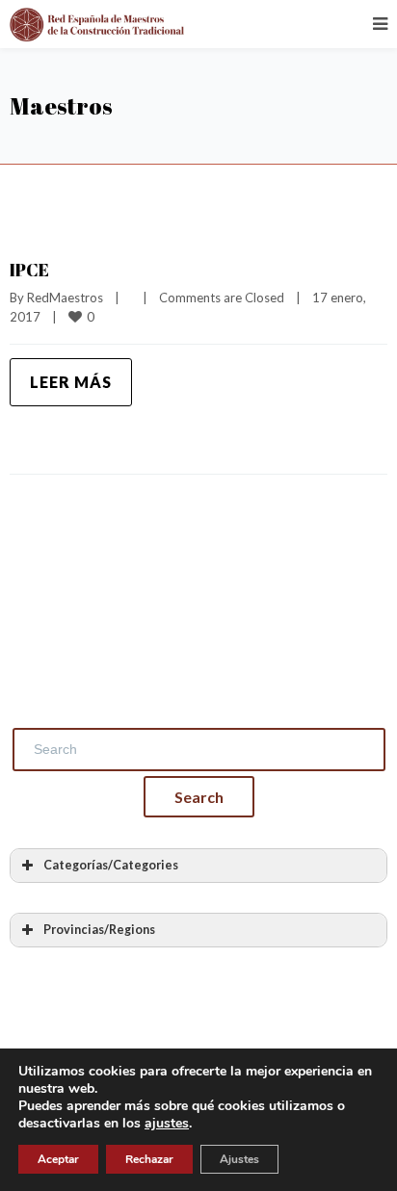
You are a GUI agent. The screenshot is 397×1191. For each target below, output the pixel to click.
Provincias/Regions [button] (99, 929)
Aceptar (58, 1159)
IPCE (29, 269)
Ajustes (239, 1159)
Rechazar (149, 1159)
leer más (71, 382)
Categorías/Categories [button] (110, 865)
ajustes (167, 1123)
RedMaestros (65, 297)
